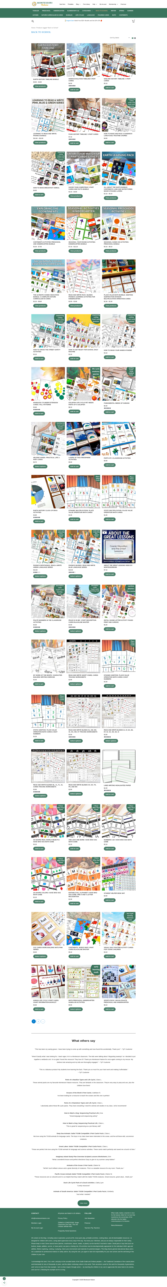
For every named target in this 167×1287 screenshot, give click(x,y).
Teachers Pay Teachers (92, 1228)
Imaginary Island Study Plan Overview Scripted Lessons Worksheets (81, 1156)
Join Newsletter (90, 1218)
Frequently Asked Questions (67, 1231)
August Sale (70, 20)
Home (33, 28)
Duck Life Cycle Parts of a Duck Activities (79, 1183)
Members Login (36, 1223)
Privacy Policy (62, 1218)
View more (83, 1203)
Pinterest (87, 1223)
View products (40, 86)
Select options (40, 466)
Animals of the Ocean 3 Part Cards (79, 1165)
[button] (79, 4)
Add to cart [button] (74, 90)
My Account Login (37, 1228)
